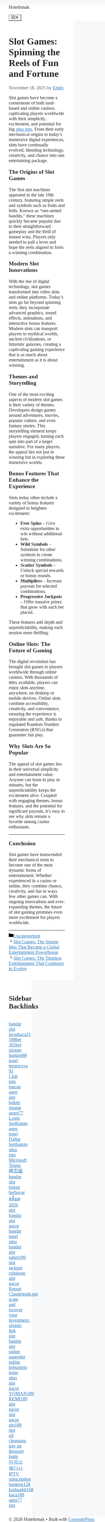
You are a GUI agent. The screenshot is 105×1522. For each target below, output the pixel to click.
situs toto (24, 129)
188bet (15, 1039)
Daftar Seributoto (18, 1142)
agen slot (13, 1094)
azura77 (16, 1112)
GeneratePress (81, 1519)
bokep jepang (15, 1105)
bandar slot (15, 1026)
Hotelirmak (19, 7)
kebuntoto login (18, 1370)
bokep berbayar (17, 1190)
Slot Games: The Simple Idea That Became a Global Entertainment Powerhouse (34, 947)
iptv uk (15, 1445)
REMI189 (18, 1398)
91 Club (13, 1074)
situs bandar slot (15, 1247)
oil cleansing (17, 1438)
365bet (15, 1044)
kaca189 (16, 1494)
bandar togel (15, 1234)
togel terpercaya (18, 1063)
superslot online (17, 1359)
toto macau (15, 1084)
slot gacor (14, 1281)
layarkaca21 (20, 1034)
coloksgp (17, 1273)
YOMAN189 (21, 1393)
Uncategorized (26, 935)
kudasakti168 (21, 1489)
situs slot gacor (14, 1383)
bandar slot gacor (15, 1220)
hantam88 (18, 1055)
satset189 (17, 1257)
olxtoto (15, 1050)
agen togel (13, 1131)
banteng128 (19, 1484)
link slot (12, 1333)
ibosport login (16, 1454)
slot (12, 1210)
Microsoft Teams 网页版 (18, 1165)
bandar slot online (15, 1346)
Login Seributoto (18, 1121)
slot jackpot (15, 1265)
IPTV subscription (20, 1476)
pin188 (15, 1424)
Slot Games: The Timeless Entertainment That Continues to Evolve (36, 963)
